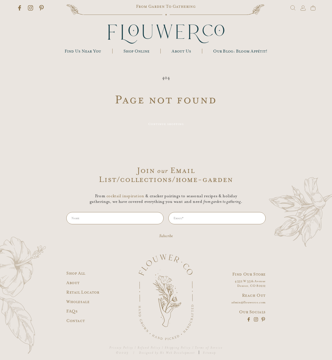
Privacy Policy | (122, 348)
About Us (181, 51)
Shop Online (136, 51)
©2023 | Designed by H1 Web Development (155, 353)
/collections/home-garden (175, 179)
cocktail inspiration (125, 196)
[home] (166, 34)
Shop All (75, 273)
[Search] (293, 7)
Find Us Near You (83, 51)
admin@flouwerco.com (248, 302)
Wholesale (77, 301)
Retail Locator (82, 292)
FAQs (72, 311)
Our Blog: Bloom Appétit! (240, 51)
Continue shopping (166, 124)
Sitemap (209, 353)
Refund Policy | (151, 348)
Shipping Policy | (179, 348)
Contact (75, 320)
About (73, 282)
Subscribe (166, 236)
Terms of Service (209, 348)
